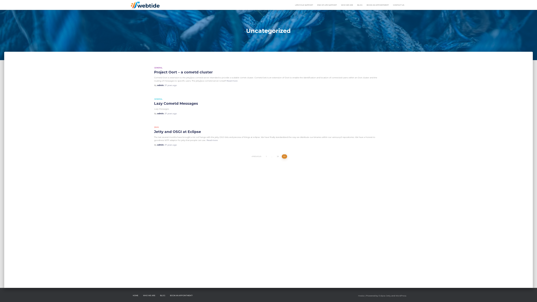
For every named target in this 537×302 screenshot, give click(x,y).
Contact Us (398, 5)
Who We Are (347, 5)
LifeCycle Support (304, 5)
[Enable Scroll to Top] (531, 296)
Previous (256, 156)
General (158, 68)
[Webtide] (145, 5)
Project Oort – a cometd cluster (183, 72)
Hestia (361, 295)
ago (171, 85)
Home (135, 295)
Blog (359, 5)
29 (278, 156)
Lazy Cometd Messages (176, 103)
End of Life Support (327, 5)
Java (156, 127)
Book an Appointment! (378, 5)
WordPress (400, 295)
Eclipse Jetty (385, 295)
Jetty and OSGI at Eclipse (177, 132)
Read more (232, 81)
